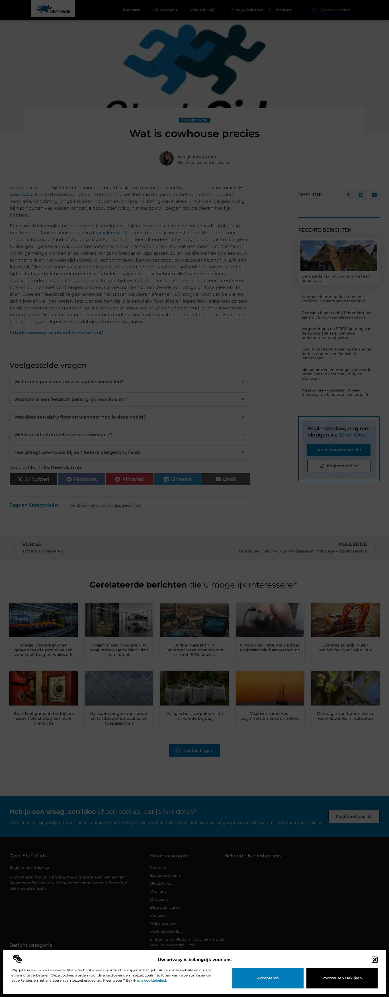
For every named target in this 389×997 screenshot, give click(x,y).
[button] (375, 960)
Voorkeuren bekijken (342, 978)
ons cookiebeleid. (152, 980)
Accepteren (268, 978)
